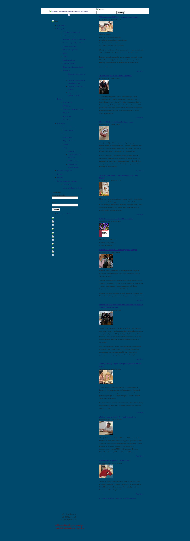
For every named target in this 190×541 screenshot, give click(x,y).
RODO (65, 53)
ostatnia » (133, 498)
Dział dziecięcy (73, 161)
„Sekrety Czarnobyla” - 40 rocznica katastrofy (117, 416)
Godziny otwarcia (68, 130)
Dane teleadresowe (69, 127)
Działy (65, 148)
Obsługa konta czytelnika (71, 36)
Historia (65, 134)
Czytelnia (71, 151)
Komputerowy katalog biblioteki (73, 43)
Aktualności (61, 25)
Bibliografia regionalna (70, 50)
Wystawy (66, 144)
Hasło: (54, 202)
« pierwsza (102, 498)
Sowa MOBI (67, 116)
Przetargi (60, 177)
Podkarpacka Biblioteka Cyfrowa (73, 109)
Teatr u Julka (67, 184)
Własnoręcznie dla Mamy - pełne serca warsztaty (118, 17)
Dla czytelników (62, 29)
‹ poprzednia (110, 498)
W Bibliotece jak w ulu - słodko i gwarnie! (115, 75)
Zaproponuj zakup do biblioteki (73, 67)
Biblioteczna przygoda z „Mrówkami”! (114, 460)
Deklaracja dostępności (64, 170)
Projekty (60, 174)
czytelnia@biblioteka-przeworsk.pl (69, 528)
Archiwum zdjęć (68, 137)
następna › (126, 498)
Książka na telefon (69, 60)
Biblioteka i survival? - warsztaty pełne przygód (118, 249)
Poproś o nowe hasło (64, 214)
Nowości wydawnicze (70, 46)
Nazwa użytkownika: (59, 195)
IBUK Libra (67, 106)
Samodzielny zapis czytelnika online (74, 39)
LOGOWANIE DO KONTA (71, 32)
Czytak (65, 56)
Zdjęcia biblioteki (68, 141)
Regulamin (66, 70)
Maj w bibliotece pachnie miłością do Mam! (116, 121)
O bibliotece (61, 123)
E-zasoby (60, 99)
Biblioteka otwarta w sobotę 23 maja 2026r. (116, 218)
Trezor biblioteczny (69, 63)
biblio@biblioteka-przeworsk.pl (69, 525)
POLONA (66, 113)
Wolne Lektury (67, 120)
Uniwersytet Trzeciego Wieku (72, 188)
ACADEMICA (67, 102)
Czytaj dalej (139, 71)
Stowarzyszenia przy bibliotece (67, 181)
